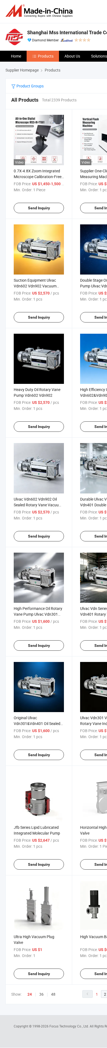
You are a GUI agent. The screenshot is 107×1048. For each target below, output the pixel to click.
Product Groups (30, 85)
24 (29, 994)
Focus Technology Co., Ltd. (69, 1026)
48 (53, 994)
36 (41, 994)
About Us (72, 56)
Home (16, 56)
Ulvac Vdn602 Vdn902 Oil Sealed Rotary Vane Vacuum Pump (38, 504)
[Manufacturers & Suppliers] (40, 10)
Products (46, 56)
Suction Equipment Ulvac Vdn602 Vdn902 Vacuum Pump (35, 286)
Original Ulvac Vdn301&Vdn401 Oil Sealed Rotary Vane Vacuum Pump (37, 723)
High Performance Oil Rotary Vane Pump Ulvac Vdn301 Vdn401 (38, 614)
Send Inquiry (39, 208)
